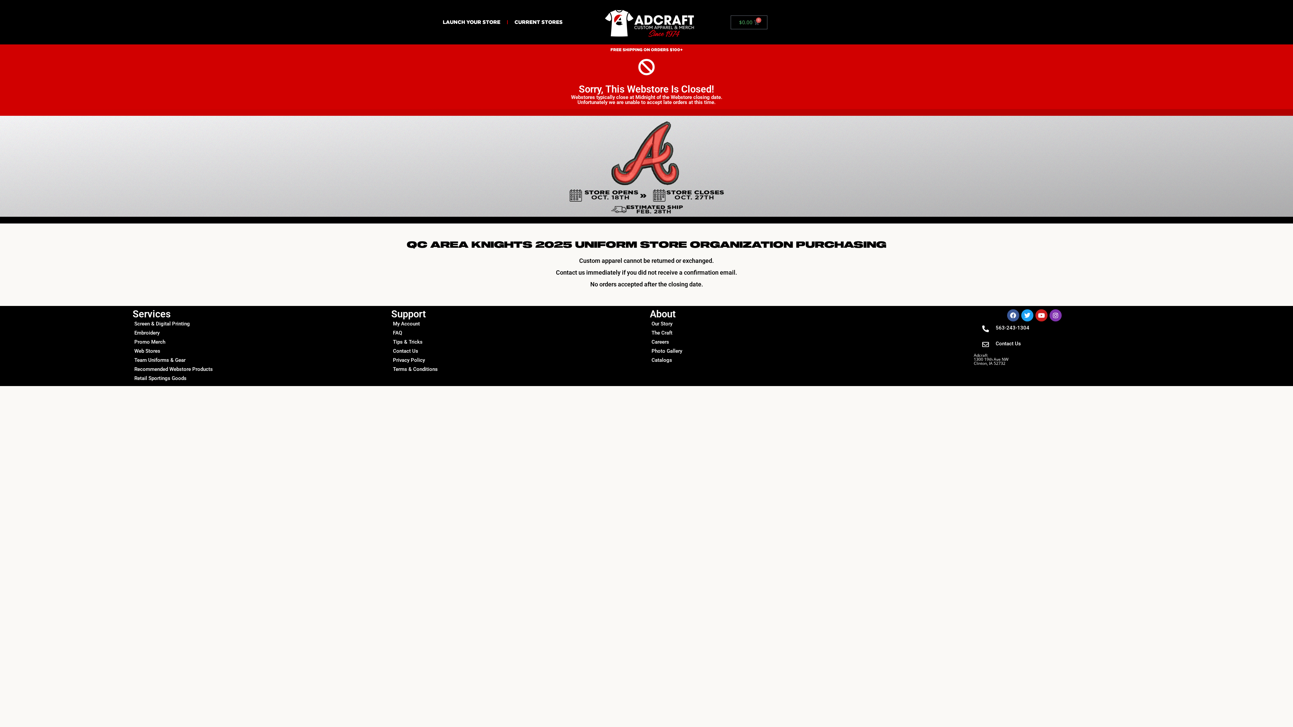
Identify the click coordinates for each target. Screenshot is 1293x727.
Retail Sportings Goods (160, 378)
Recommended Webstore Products (173, 369)
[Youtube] (1041, 315)
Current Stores (539, 22)
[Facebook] (1013, 315)
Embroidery (147, 333)
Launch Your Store (471, 22)
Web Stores (147, 351)
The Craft (662, 333)
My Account (406, 324)
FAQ (397, 333)
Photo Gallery (667, 351)
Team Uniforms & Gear (160, 360)
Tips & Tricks (408, 342)
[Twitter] (1027, 315)
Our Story (662, 324)
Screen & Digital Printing (162, 324)
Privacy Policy (409, 360)
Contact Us (405, 351)
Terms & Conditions (415, 369)
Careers (660, 342)
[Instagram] (1056, 315)
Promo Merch (149, 342)
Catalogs (662, 360)
